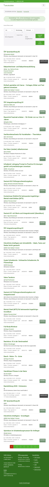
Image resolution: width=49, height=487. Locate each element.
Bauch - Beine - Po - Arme (13, 356)
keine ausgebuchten (28, 37)
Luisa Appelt (8, 373)
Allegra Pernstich (9, 329)
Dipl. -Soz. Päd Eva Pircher (12, 69)
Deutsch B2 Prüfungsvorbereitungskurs (18, 181)
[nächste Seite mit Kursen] (37, 446)
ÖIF (6, 403)
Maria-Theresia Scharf (10, 201)
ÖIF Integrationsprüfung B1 (14, 102)
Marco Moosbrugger (10, 344)
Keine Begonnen (9, 37)
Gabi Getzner (8, 433)
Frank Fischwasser (10, 280)
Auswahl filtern (40, 36)
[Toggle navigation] (43, 5)
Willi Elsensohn (9, 265)
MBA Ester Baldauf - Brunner (12, 90)
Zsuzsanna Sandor (9, 54)
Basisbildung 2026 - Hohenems (15, 386)
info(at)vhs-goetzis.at (8, 465)
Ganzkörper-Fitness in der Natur (15, 371)
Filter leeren (40, 42)
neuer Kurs (19, 35)
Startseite (19, 11)
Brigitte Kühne (8, 122)
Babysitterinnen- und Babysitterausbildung (19, 67)
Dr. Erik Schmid (9, 137)
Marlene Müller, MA (10, 105)
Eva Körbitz (8, 151)
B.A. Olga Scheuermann (11, 216)
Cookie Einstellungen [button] (24, 483)
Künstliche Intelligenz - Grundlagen (16, 416)
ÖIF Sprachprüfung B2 (12, 52)
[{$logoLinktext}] (9, 5)
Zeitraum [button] (28, 30)
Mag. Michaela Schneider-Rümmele (14, 183)
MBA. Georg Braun (9, 169)
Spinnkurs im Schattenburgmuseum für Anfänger (22, 431)
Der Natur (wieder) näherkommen (16, 149)
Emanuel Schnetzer (9, 71)
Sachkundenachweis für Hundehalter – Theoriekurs (22, 134)
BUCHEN (42, 79)
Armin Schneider (8, 73)
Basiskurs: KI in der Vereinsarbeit (16, 341)
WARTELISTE (43, 61)
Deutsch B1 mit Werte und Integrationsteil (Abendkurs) (24, 213)
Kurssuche (26, 11)
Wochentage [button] (19, 30)
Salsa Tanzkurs (9, 277)
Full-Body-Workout (10, 327)
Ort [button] (6, 30)
